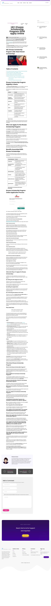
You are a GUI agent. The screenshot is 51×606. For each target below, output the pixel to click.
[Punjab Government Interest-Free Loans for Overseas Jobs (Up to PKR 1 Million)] (38, 57)
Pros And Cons (11, 78)
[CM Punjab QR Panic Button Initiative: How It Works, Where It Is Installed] (38, 68)
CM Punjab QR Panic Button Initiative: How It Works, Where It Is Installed (43, 68)
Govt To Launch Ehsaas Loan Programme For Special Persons (43, 27)
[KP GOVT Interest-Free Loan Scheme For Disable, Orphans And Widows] (38, 37)
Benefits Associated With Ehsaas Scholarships (14, 74)
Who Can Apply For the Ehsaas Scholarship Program (15, 73)
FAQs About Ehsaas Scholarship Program (15, 80)
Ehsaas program (10, 41)
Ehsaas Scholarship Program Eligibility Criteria (14, 72)
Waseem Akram (22, 24)
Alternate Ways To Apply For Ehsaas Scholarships (16, 77)
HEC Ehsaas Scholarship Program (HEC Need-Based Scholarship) (17, 71)
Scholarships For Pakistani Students (13, 23)
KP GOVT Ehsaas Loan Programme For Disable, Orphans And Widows (42, 48)
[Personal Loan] (7, 3)
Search (38, 20)
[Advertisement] (25, 11)
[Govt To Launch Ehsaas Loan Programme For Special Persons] (38, 26)
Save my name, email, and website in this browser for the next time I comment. (16, 494)
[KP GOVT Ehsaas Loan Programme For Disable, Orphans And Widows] (38, 48)
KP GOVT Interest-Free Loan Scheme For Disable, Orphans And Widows (43, 38)
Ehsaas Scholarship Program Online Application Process (15, 76)
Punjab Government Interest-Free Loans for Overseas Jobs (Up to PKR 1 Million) (43, 57)
